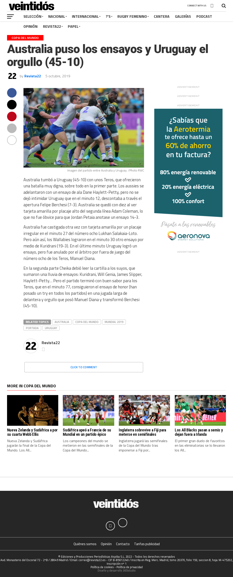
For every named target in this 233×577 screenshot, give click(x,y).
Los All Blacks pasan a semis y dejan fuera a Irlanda (199, 432)
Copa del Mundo (87, 322)
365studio (129, 570)
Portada (32, 328)
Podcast (204, 16)
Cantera (162, 16)
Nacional (56, 16)
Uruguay (51, 328)
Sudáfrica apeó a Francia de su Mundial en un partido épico (87, 432)
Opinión (30, 26)
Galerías (183, 16)
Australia (62, 322)
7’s (108, 16)
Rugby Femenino (132, 16)
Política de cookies (102, 567)
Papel (73, 26)
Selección (32, 16)
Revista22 (52, 26)
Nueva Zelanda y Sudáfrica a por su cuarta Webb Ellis (32, 432)
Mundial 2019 (114, 322)
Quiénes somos (84, 544)
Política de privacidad (129, 567)
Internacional (85, 16)
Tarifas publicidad (147, 544)
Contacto (123, 544)
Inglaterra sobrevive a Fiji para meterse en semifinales (142, 432)
